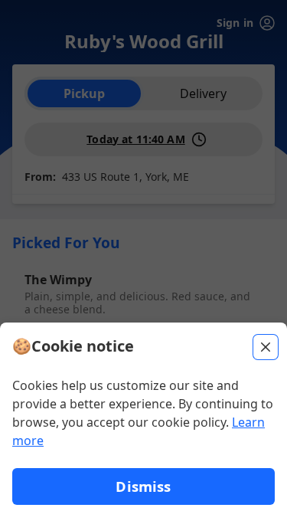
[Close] (265, 347)
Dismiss (143, 486)
